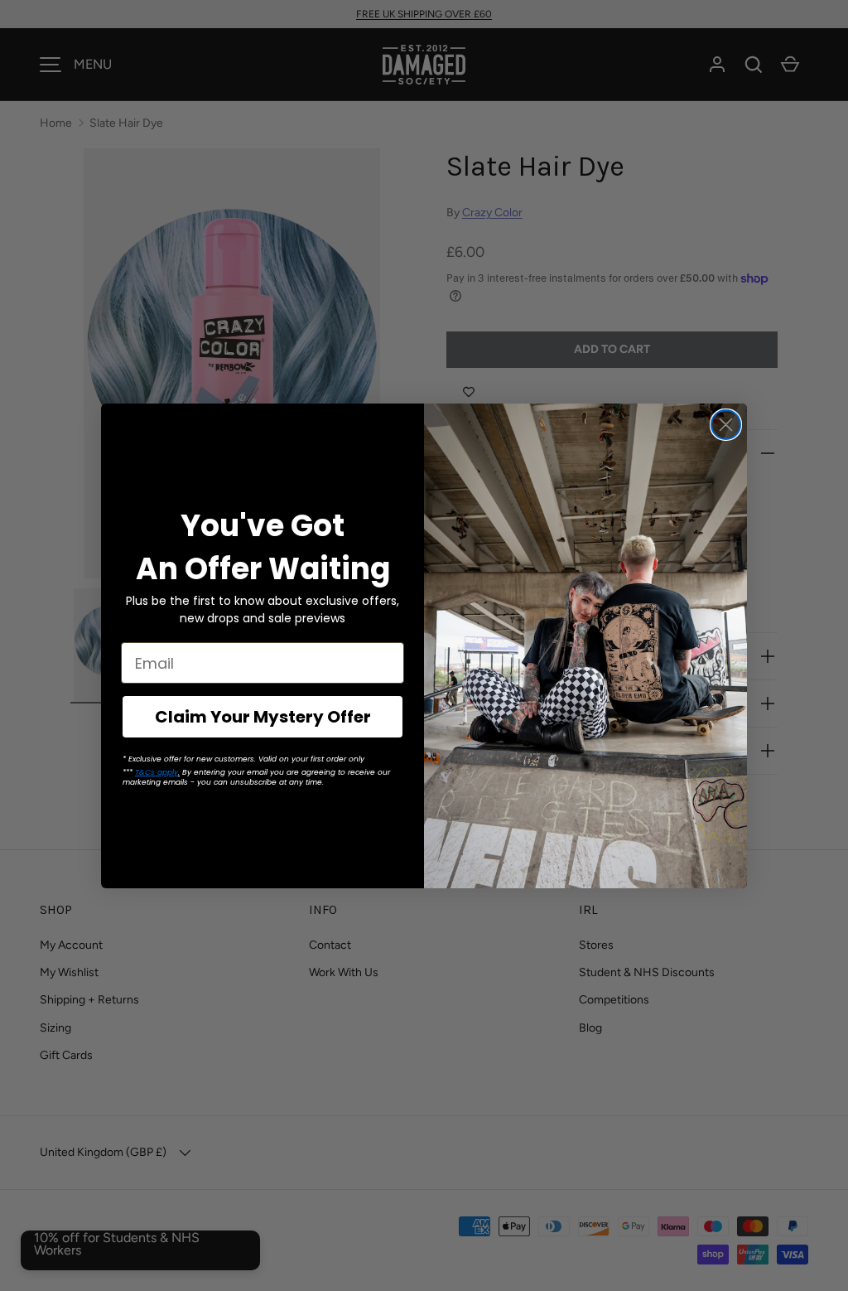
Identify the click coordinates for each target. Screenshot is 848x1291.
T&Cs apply (156, 772)
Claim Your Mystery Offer (263, 716)
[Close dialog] (725, 424)
